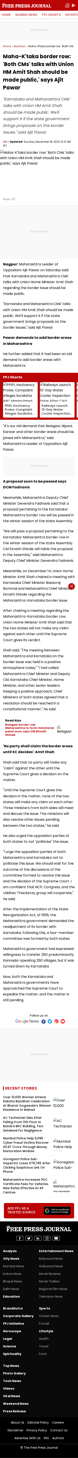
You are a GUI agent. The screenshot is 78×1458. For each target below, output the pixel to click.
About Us (17, 1422)
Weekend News (16, 1403)
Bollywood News (51, 1258)
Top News (11, 1366)
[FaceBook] (43, 1021)
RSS (46, 1438)
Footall (44, 1323)
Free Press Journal (26, 5)
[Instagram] (56, 1021)
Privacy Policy (37, 1430)
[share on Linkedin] (37, 1238)
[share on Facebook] (19, 1238)
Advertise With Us (27, 1438)
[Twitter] (50, 1021)
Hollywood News (51, 1266)
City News (11, 1258)
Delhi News (11, 1289)
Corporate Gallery (18, 1316)
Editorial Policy (38, 1422)
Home (6, 14)
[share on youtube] (56, 1238)
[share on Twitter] (28, 1238)
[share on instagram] (47, 1238)
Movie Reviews (50, 1274)
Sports (44, 1308)
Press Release (14, 1411)
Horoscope (12, 1331)
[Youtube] (63, 1021)
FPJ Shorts (51, 14)
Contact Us (58, 1430)
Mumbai (19, 46)
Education (11, 1296)
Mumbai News (26, 14)
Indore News (12, 1274)
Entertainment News (56, 1251)
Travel (43, 1346)
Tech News (12, 1381)
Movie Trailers (49, 1281)
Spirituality (12, 1354)
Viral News (11, 1396)
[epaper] (67, 5)
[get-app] (74, 5)
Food (42, 1354)
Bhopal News (12, 1281)
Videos (8, 1388)
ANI (5, 142)
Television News (51, 1296)
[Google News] (27, 1021)
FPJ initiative (13, 1323)
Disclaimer (15, 1430)
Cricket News (48, 1316)
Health (44, 1339)
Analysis (10, 1251)
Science (9, 1346)
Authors (58, 1438)
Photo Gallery (14, 1373)
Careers (58, 1422)
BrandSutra (13, 1308)
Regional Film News (53, 1289)
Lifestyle (46, 1331)
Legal (7, 1339)
